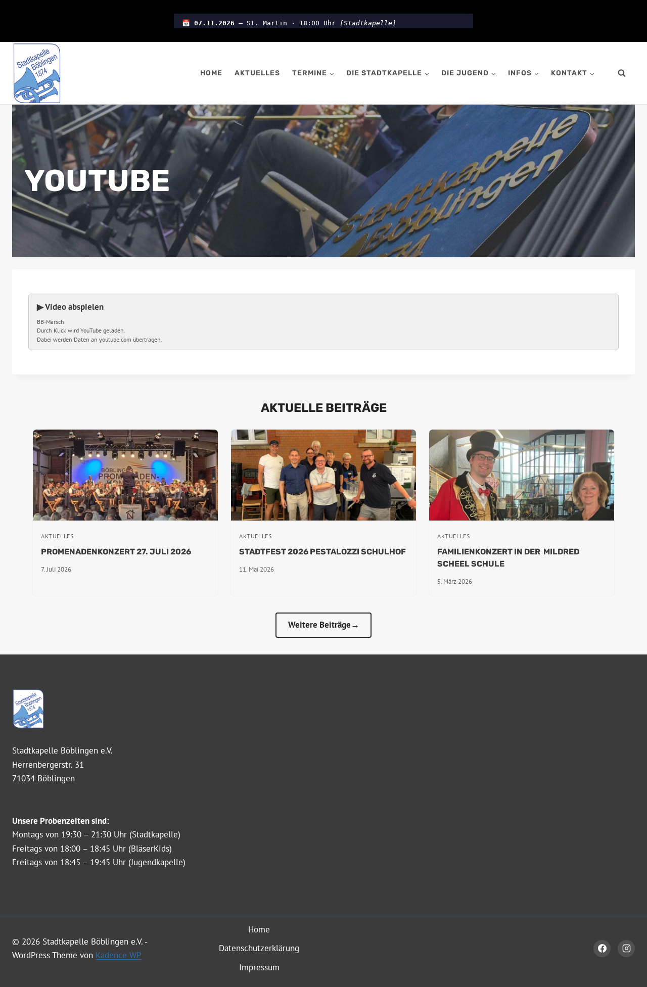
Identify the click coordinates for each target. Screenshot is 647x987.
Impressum (259, 967)
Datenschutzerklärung (259, 948)
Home (211, 73)
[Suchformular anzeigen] (622, 73)
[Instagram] (626, 948)
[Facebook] (602, 948)
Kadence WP (119, 955)
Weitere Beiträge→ (323, 624)
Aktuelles (257, 73)
